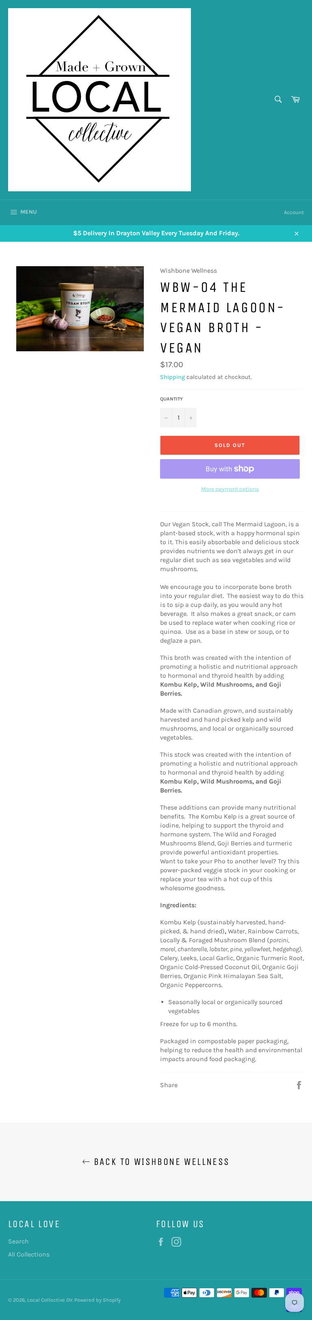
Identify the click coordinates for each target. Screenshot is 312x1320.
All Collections (29, 1254)
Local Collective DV (49, 1300)
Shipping (172, 377)
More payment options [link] (230, 489)
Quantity (171, 399)
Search (18, 1241)
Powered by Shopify (97, 1300)
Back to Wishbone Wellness (160, 1161)
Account (294, 212)
